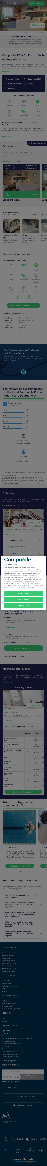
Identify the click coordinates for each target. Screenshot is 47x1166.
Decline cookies (23, 599)
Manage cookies (23, 593)
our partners (8, 574)
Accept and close (23, 605)
